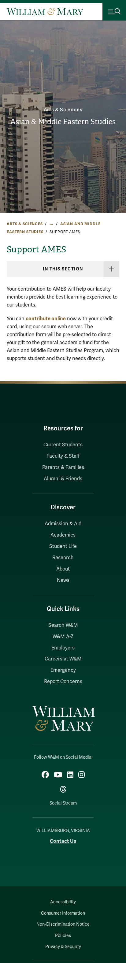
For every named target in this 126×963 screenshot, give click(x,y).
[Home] (45, 11)
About (63, 569)
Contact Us (63, 841)
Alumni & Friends (63, 479)
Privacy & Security (63, 946)
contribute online (46, 318)
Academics (63, 535)
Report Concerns (63, 682)
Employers (63, 648)
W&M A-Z (63, 637)
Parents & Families (63, 467)
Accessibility (63, 902)
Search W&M (63, 625)
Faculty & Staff (63, 456)
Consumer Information (63, 913)
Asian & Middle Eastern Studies (63, 121)
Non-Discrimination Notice (63, 924)
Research (63, 558)
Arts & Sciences (63, 110)
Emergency (63, 670)
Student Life (63, 546)
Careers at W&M (63, 659)
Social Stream (63, 803)
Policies (63, 935)
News (63, 580)
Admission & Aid (63, 524)
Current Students (63, 445)
